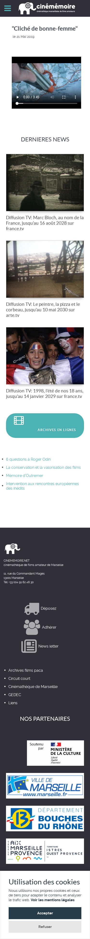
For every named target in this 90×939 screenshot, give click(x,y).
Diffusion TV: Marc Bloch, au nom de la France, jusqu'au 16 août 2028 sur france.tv (45, 223)
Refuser (45, 927)
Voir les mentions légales (52, 900)
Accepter (45, 913)
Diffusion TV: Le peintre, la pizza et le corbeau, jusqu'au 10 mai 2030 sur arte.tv (43, 310)
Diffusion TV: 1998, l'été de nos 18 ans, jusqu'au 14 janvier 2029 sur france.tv (44, 393)
